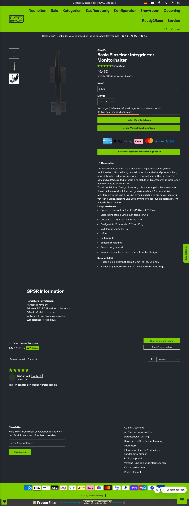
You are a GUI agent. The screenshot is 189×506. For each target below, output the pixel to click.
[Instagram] (172, 2)
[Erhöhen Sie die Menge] (112, 101)
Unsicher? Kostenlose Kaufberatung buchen (139, 151)
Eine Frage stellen (162, 347)
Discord (86, 2)
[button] (23, 85)
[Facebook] (159, 2)
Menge (101, 95)
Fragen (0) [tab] (33, 359)
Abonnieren (20, 452)
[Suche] (165, 29)
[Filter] (151, 359)
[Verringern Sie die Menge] (101, 101)
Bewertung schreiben (162, 340)
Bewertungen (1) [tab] (17, 359)
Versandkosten (125, 75)
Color (100, 82)
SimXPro (102, 50)
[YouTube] (178, 2)
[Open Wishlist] (4, 502)
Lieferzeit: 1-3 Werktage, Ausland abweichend (135, 108)
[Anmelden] (172, 29)
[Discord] (152, 2)
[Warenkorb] (178, 29)
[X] (165, 2)
